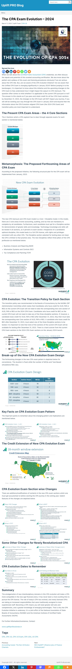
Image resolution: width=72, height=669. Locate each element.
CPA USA (27, 637)
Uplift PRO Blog (12, 5)
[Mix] (18, 71)
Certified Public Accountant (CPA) (33, 75)
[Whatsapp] (22, 71)
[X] (7, 71)
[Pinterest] (14, 71)
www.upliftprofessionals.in (12, 627)
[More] (29, 71)
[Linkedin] (11, 71)
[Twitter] (25, 71)
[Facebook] (3, 71)
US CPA (35, 637)
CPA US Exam (18, 637)
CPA (3, 637)
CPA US (24, 23)
